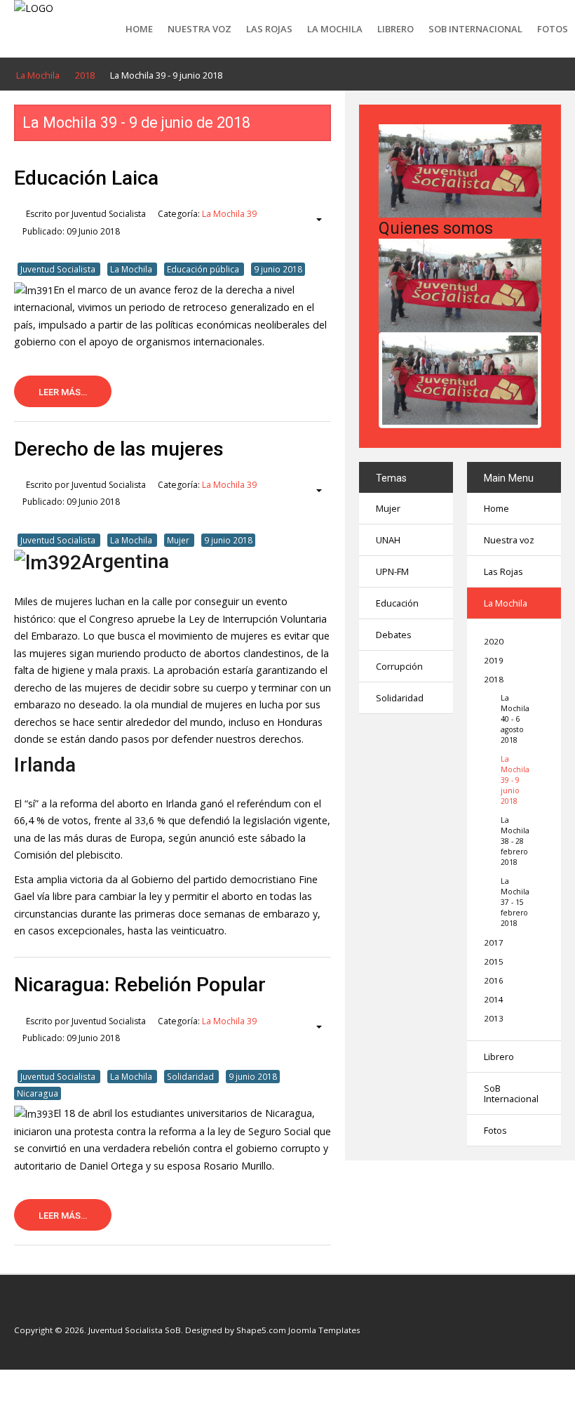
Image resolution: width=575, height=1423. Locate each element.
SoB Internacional (475, 28)
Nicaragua (37, 1093)
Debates (394, 634)
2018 (493, 679)
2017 (493, 942)
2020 (493, 641)
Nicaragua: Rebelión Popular (140, 984)
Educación (397, 603)
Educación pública (204, 268)
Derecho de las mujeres (119, 449)
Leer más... (63, 392)
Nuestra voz (199, 28)
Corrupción (399, 666)
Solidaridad (191, 1076)
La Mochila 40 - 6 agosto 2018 (514, 719)
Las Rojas (269, 28)
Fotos (552, 28)
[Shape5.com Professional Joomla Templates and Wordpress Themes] (44, 1309)
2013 (493, 1018)
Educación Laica (86, 178)
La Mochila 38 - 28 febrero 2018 (514, 841)
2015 (493, 961)
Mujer (179, 539)
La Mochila (335, 28)
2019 (493, 660)
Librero (395, 28)
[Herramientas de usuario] (312, 220)
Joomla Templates (324, 1330)
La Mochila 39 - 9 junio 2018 (514, 780)
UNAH (388, 540)
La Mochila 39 (229, 214)
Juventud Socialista (58, 268)
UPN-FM (392, 571)
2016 (493, 980)
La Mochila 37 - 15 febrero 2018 (514, 902)
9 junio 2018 (278, 268)
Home (139, 28)
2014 (493, 999)
